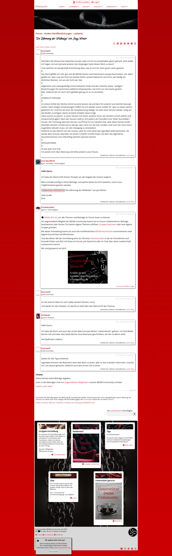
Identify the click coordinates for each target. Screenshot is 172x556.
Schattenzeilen (41, 6)
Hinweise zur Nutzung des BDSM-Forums (79, 403)
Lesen (74, 498)
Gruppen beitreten (107, 224)
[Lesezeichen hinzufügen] (134, 414)
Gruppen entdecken (91, 464)
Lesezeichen (116, 410)
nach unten (40, 47)
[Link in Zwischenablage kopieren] (113, 43)
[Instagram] (124, 548)
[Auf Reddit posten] (124, 43)
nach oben (130, 155)
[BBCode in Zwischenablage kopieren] (134, 43)
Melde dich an (50, 217)
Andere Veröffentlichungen (58, 33)
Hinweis (111, 399)
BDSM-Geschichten (104, 231)
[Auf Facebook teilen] (117, 43)
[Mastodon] (128, 548)
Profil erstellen (82, 2)
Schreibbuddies (59, 454)
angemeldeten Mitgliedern (76, 382)
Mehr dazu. (129, 445)
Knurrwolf (45, 51)
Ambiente (45, 315)
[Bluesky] (121, 548)
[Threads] (135, 548)
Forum (39, 33)
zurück (53, 47)
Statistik (45, 403)
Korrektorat (48, 535)
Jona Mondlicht (48, 160)
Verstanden (53, 552)
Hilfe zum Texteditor (56, 403)
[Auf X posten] (120, 43)
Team (39, 535)
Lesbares (78, 33)
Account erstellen (122, 286)
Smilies (38, 403)
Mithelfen (118, 521)
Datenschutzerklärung (61, 548)
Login (96, 2)
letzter (47, 47)
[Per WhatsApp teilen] (131, 43)
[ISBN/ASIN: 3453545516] (52, 190)
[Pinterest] (131, 548)
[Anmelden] (88, 282)
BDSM (51, 531)
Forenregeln (87, 399)
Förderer (59, 535)
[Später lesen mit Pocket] (127, 43)
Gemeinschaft (97, 238)
